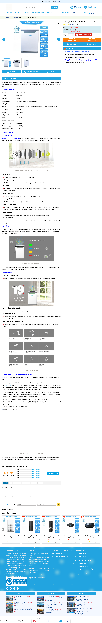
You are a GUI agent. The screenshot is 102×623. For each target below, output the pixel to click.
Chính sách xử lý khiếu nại (82, 557)
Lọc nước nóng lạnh (13, 12)
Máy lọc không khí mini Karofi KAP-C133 (51, 536)
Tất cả (5, 483)
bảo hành (8, 385)
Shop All (57, 1)
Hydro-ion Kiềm (51, 12)
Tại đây (21, 576)
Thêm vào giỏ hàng (85, 35)
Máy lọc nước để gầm (38, 12)
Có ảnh (40, 483)
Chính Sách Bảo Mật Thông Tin (83, 560)
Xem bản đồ (26, 596)
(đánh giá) (71, 24)
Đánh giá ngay (53, 473)
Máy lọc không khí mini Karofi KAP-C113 (71, 536)
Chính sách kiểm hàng (81, 573)
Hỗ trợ (84, 12)
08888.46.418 (18, 599)
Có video (34, 483)
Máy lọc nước (25, 12)
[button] (3, 529)
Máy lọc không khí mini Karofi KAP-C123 (31, 536)
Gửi (58, 504)
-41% (23, 516)
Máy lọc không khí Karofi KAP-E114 (11, 536)
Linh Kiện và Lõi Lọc (63, 12)
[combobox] (37, 7)
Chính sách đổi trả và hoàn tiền (83, 566)
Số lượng (65, 35)
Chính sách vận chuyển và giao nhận (84, 569)
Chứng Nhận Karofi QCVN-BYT (60, 557)
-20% (43, 516)
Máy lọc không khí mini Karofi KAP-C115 (91, 536)
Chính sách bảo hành (80, 563)
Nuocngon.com (6, 377)
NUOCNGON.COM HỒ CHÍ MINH (50, 618)
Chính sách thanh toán (82, 553)
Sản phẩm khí (75, 12)
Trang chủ (8, 17)
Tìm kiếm (54, 7)
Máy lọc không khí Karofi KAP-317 (11, 138)
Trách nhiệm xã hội (57, 553)
